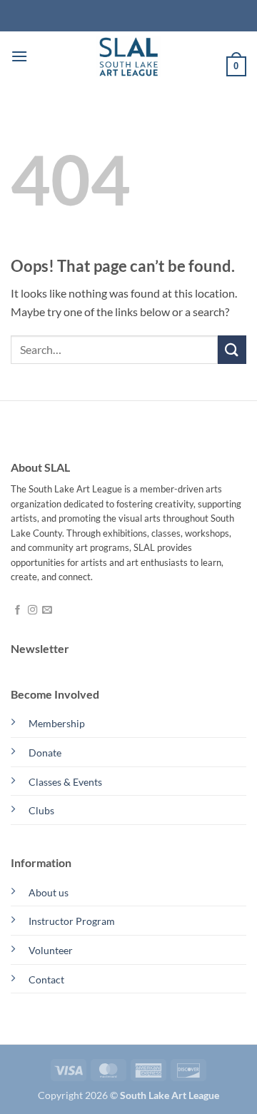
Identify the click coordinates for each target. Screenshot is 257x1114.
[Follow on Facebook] (17, 610)
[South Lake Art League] (128, 56)
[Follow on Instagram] (32, 610)
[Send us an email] (46, 610)
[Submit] (232, 349)
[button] (19, 56)
